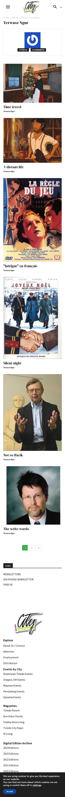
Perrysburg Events (13, 691)
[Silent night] (32, 318)
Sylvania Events (12, 697)
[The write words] (32, 495)
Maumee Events (12, 685)
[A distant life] (32, 140)
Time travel (12, 106)
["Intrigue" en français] (32, 220)
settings (37, 785)
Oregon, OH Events (14, 679)
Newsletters (12, 574)
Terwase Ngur (9, 111)
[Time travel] (32, 83)
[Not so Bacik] (32, 412)
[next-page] (39, 547)
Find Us (7, 584)
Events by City (12, 669)
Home (5, 17)
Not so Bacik (13, 455)
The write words (16, 528)
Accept (9, 791)
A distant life (13, 167)
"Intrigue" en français (20, 266)
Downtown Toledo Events (18, 673)
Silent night (12, 363)
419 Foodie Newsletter (18, 579)
